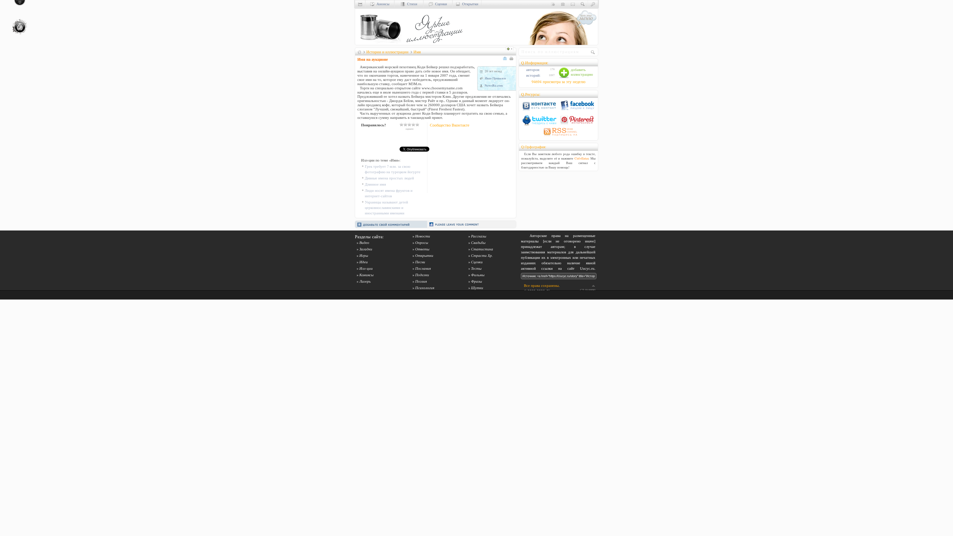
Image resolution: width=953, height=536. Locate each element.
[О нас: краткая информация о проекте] (553, 3)
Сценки (440, 3)
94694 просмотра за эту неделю (558, 81)
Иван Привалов (495, 78)
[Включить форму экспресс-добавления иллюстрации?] (511, 48)
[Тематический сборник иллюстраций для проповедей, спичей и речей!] (436, 43)
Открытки (469, 3)
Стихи (411, 3)
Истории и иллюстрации (387, 52)
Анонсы (381, 3)
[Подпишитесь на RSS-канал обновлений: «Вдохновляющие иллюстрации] (558, 136)
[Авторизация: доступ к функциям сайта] (593, 3)
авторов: (532, 69)
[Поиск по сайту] (583, 3)
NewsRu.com (494, 85)
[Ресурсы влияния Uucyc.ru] (359, 52)
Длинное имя (375, 184)
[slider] (409, 124)
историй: (533, 75)
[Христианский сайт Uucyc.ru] (380, 43)
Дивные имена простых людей (389, 178)
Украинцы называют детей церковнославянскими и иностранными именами (386, 207)
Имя (417, 52)
